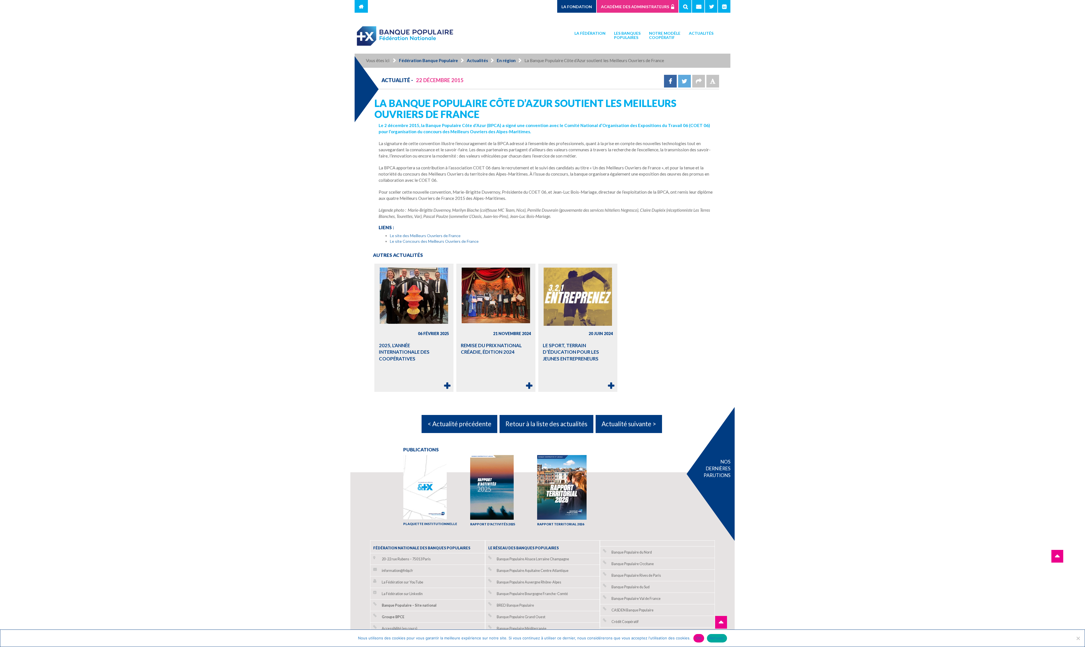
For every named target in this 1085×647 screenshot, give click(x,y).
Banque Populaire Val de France (636, 598)
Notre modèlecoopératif (664, 35)
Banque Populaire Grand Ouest (521, 617)
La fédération (590, 33)
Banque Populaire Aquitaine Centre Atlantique (532, 571)
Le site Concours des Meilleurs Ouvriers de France (434, 241)
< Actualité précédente (459, 424)
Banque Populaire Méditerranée (521, 628)
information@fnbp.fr (397, 571)
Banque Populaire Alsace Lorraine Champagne (533, 559)
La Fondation (576, 6)
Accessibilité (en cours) (399, 628)
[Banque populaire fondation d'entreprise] (405, 33)
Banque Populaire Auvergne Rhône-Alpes (529, 582)
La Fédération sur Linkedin (402, 594)
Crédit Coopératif (625, 622)
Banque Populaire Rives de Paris (636, 575)
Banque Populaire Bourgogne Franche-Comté (532, 594)
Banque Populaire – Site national (409, 605)
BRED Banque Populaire (515, 605)
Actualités (701, 33)
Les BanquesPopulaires (627, 35)
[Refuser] (1078, 638)
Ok (698, 638)
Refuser (717, 638)
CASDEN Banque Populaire (632, 610)
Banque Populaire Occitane (632, 564)
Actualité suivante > (629, 424)
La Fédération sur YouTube (402, 582)
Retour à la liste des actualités (546, 424)
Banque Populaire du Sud (630, 587)
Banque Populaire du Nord (631, 552)
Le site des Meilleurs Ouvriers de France (425, 235)
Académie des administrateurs (635, 6)
